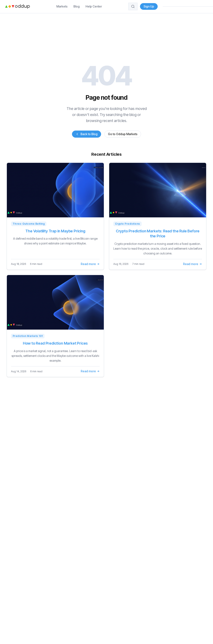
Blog (76, 6)
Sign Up (149, 6)
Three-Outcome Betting (29, 223)
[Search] (132, 6)
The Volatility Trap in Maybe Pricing (55, 231)
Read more (88, 264)
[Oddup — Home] (17, 6)
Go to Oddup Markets (122, 134)
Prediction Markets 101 (28, 336)
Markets (62, 6)
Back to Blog (89, 134)
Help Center (93, 6)
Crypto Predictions (127, 223)
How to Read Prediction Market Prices (55, 343)
